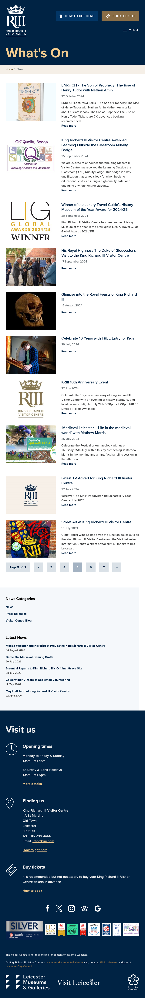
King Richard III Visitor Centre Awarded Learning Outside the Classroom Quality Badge (31, 157)
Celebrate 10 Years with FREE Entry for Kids (31, 355)
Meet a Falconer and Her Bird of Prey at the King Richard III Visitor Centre (55, 646)
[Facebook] (48, 908)
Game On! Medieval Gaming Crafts (29, 657)
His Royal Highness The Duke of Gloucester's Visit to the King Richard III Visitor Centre (31, 267)
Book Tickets (124, 16)
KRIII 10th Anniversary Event (31, 399)
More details (32, 784)
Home (9, 69)
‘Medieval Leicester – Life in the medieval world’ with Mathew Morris (31, 444)
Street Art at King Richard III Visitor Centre (31, 539)
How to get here (35, 850)
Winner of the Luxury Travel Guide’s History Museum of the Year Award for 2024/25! (31, 221)
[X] (59, 908)
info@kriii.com (43, 841)
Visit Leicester (109, 962)
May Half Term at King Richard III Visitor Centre (37, 691)
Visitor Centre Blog (19, 620)
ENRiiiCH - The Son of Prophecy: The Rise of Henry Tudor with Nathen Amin (31, 102)
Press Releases (16, 614)
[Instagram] (72, 908)
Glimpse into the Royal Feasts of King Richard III (31, 311)
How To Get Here (79, 16)
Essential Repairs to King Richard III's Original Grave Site (44, 668)
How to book (32, 891)
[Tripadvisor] (85, 908)
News (9, 607)
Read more (68, 126)
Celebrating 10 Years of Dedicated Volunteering (38, 680)
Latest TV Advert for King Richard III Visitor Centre (31, 495)
